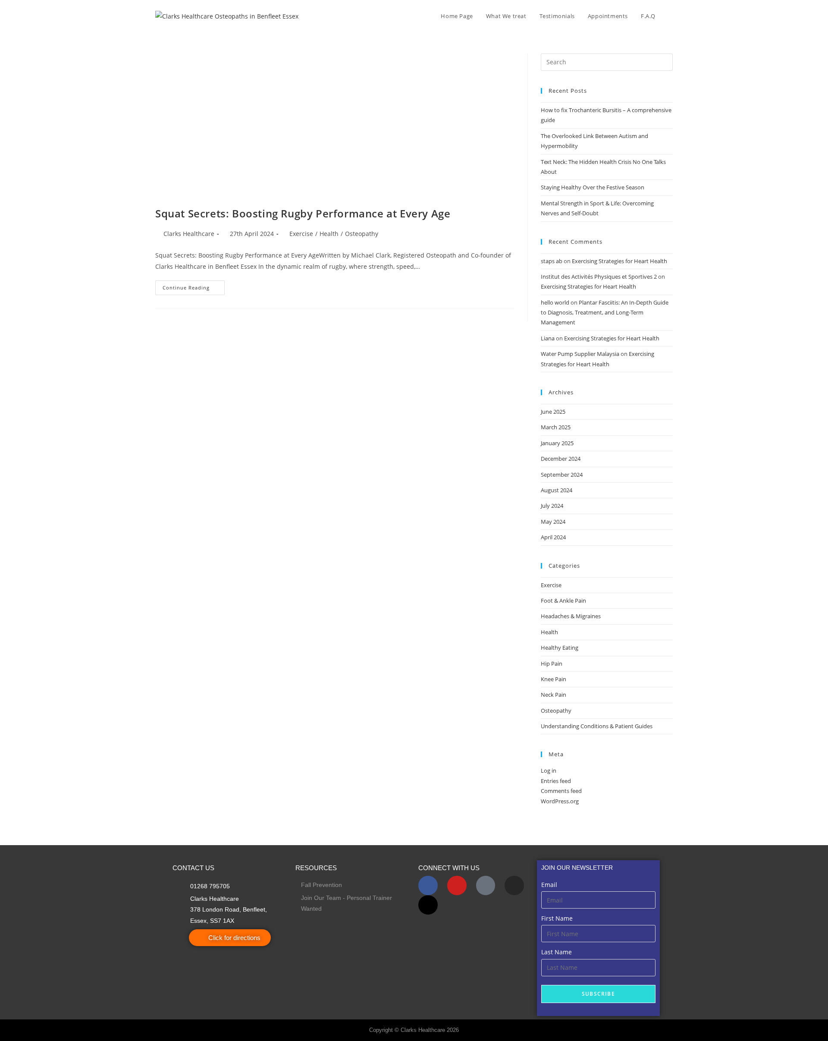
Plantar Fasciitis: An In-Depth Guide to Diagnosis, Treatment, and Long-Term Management (604, 313)
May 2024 (553, 521)
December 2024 (560, 458)
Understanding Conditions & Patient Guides (596, 726)
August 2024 (556, 490)
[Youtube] (457, 885)
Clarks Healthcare (188, 234)
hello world (555, 302)
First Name (557, 918)
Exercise (301, 234)
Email (549, 885)
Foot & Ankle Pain (563, 600)
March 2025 (556, 427)
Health (329, 234)
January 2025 (557, 443)
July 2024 (552, 505)
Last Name (556, 952)
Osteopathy (361, 234)
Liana (548, 338)
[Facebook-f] (428, 885)
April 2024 (553, 537)
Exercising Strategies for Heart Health (619, 261)
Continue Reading (194, 285)
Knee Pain (553, 679)
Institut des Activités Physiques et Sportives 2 (599, 276)
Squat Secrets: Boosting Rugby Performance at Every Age (302, 213)
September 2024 (562, 474)
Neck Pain (553, 694)
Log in (548, 770)
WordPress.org (560, 801)
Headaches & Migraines (571, 616)
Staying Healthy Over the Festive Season (592, 187)
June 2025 (553, 411)
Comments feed (561, 791)
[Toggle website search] (670, 16)
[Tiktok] (486, 885)
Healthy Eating (559, 647)
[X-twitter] (428, 905)
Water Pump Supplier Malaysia (580, 354)
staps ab (551, 261)
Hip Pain (551, 663)
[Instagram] (514, 885)
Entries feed (556, 781)
